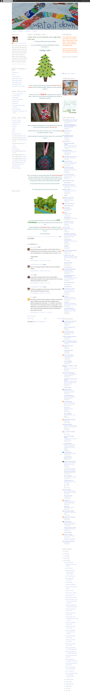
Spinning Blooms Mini (69, 333)
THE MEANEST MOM (69, 269)
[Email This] (28, 238)
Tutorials (28, 31)
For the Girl (66, 132)
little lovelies (67, 189)
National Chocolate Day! (69, 472)
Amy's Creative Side (69, 327)
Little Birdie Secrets (69, 184)
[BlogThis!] (29, 238)
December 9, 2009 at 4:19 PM (40, 283)
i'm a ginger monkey (69, 431)
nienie (65, 212)
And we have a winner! (71, 592)
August (67, 686)
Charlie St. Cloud (16, 120)
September (68, 683)
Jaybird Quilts (67, 443)
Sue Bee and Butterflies (70, 250)
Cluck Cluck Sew (68, 345)
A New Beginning (68, 362)
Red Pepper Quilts (69, 511)
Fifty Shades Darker (17, 80)
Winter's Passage (16, 168)
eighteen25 (67, 141)
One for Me (66, 518)
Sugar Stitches (68, 532)
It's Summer (67, 247)
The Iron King (15, 149)
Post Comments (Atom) (40, 321)
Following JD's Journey (70, 156)
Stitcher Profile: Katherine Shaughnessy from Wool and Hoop (70, 311)
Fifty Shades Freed (16, 82)
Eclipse (23, 154)
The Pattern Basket (69, 541)
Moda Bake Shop (68, 205)
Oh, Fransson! (68, 475)
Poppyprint (67, 500)
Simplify (66, 245)
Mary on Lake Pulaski (69, 461)
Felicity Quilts (67, 389)
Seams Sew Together (69, 517)
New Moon (24, 156)
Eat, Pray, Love (15, 124)
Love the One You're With (18, 86)
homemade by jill (68, 167)
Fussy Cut (67, 407)
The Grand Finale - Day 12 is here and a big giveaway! (71, 601)
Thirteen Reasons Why (17, 164)
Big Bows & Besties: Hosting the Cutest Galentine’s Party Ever (70, 258)
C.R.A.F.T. (66, 128)
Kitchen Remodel (68, 209)
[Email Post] (59, 236)
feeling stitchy (68, 150)
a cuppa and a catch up (70, 321)
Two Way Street (16, 166)
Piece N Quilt (67, 489)
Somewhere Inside (16, 134)
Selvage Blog (67, 521)
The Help (14, 147)
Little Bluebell (67, 452)
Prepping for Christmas (71, 597)
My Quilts (20, 31)
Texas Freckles (68, 534)
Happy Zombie (68, 424)
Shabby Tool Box (68, 251)
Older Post (60, 318)
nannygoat (67, 207)
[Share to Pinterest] (33, 238)
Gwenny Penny (68, 161)
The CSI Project (68, 262)
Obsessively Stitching (70, 471)
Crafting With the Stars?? (70, 529)
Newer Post (30, 318)
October (68, 681)
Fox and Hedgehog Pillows (70, 477)
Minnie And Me (67, 213)
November (68, 679)
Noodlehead (67, 217)
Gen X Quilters (68, 413)
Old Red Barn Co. (68, 480)
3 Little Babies (68, 582)
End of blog (66, 351)
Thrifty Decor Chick (69, 288)
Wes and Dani (34, 247)
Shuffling (66, 347)
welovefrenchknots (69, 308)
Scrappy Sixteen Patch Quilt (70, 342)
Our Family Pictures (70, 576)
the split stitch (68, 286)
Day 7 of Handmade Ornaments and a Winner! (70, 632)
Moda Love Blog (68, 458)
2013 (65, 551)
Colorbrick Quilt (67, 497)
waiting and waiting (70, 584)
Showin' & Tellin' (69, 590)
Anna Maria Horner (69, 331)
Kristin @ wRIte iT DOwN (19, 43)
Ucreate (66, 296)
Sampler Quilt (67, 542)
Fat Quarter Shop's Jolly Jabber (70, 379)
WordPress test (67, 263)
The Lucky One (16, 76)
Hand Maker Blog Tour (69, 507)
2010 (65, 558)
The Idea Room (68, 267)
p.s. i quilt (66, 485)
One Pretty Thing (68, 221)
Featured (34, 31)
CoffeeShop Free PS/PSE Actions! (68, 136)
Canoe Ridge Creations (70, 341)
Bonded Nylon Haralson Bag (70, 218)
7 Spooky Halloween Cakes (70, 121)
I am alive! (66, 137)
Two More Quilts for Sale (69, 481)
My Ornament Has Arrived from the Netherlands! (69, 572)
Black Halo (24, 137)
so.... (65, 433)
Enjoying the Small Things (69, 144)
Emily (32, 297)
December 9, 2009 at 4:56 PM (40, 293)
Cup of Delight (68, 361)
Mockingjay (16, 97)
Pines (13, 74)
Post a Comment (31, 316)
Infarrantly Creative (69, 180)
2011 (65, 556)
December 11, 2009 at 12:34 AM (41, 312)
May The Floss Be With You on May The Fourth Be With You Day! (70, 427)
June (67, 690)
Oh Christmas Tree (70, 595)
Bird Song (23, 135)
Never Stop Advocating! (69, 157)
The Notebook (16, 109)
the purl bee (67, 284)
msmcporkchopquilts (69, 469)
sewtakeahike (67, 239)
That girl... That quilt (69, 539)
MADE (65, 195)
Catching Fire (16, 95)
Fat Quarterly (67, 387)
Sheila (32, 274)
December (68, 562)
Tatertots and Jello (69, 255)
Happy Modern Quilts (69, 419)
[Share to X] (30, 238)
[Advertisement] (19, 180)
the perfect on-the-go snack (70, 186)
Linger (13, 130)
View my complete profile (19, 64)
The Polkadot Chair (69, 282)
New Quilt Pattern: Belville (70, 453)
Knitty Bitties (67, 182)
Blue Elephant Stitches (70, 336)
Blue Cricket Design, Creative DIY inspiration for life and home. (70, 125)
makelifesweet (68, 457)
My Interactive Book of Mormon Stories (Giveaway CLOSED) (70, 170)
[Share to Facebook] (32, 238)
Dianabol (66, 328)
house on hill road (69, 174)
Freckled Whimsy (68, 395)
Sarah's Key (16, 101)
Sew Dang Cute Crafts (70, 527)
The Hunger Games (18, 93)
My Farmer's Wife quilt (69, 535)
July (67, 688)
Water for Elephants (18, 99)
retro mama (67, 227)
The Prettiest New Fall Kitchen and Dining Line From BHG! (69, 291)
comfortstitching (68, 350)
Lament (14, 128)
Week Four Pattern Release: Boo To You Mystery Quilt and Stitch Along (70, 383)
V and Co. (66, 302)
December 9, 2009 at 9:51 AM (40, 270)
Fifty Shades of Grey (17, 78)
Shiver (13, 132)
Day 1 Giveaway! (69, 671)
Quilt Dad (66, 506)
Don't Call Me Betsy (69, 372)
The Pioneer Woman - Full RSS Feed (70, 276)
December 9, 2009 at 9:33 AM (40, 260)
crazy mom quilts (68, 355)
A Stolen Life (15, 72)
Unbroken (15, 103)
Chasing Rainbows (17, 84)
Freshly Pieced (68, 401)
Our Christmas (69, 568)
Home (14, 31)
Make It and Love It (69, 197)
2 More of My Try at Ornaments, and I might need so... (71, 618)
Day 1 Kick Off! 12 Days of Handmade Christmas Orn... (71, 675)
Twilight (23, 162)
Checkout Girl (67, 130)
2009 (65, 560)
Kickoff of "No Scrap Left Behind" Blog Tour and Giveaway (69, 464)
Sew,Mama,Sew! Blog (69, 233)
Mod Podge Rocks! (69, 203)
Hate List (14, 126)
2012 (65, 553)
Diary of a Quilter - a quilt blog (70, 366)
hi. (64, 486)
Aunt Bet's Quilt (67, 337)
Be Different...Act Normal (70, 120)
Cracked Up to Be (16, 122)
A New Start (67, 420)
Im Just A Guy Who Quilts (69, 437)
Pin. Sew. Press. (68, 495)
